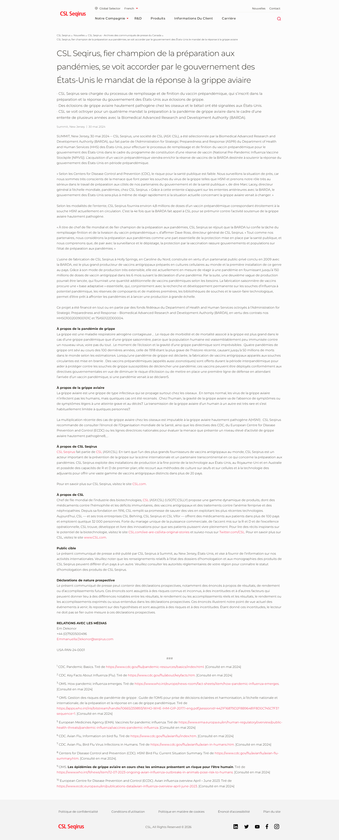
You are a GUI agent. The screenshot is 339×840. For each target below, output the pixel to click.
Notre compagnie (110, 18)
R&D (138, 18)
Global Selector (109, 8)
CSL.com (139, 484)
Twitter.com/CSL (231, 532)
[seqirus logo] (73, 15)
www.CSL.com (95, 537)
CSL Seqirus (66, 452)
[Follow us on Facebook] (265, 826)
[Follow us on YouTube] (255, 826)
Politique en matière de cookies (181, 811)
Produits (158, 18)
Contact (274, 8)
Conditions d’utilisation (128, 811)
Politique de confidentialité (78, 811)
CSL (99, 452)
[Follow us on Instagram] (274, 826)
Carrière (229, 18)
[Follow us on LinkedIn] (233, 826)
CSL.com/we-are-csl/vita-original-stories (159, 532)
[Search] (278, 18)
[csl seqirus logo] (70, 826)
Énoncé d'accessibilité (234, 811)
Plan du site (272, 811)
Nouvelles (258, 8)
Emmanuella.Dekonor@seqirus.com (85, 639)
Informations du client (193, 18)
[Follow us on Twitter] (244, 826)
